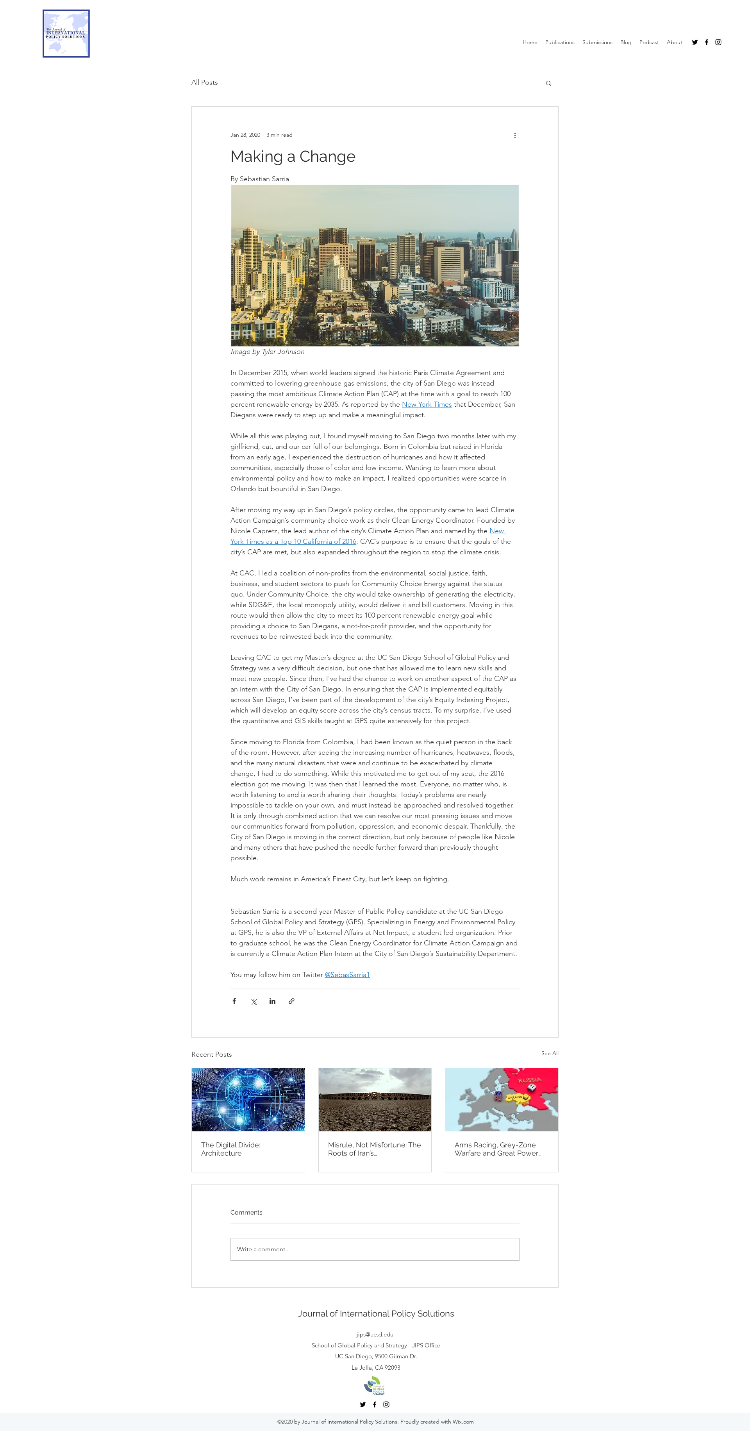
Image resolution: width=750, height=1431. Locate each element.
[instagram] (718, 42)
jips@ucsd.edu (375, 1334)
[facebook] (707, 42)
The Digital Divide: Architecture (230, 1149)
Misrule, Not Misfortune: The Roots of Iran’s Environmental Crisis (374, 1149)
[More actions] (515, 134)
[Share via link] (291, 1001)
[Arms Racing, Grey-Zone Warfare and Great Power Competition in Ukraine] (501, 1099)
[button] (548, 83)
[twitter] (695, 42)
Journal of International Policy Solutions (376, 1313)
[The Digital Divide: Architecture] (248, 1099)
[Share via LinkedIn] (272, 1001)
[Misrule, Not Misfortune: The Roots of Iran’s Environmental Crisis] (375, 1099)
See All (550, 1053)
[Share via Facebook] (234, 1001)
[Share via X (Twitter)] (253, 1001)
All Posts (204, 82)
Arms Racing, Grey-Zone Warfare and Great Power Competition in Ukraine (496, 1149)
